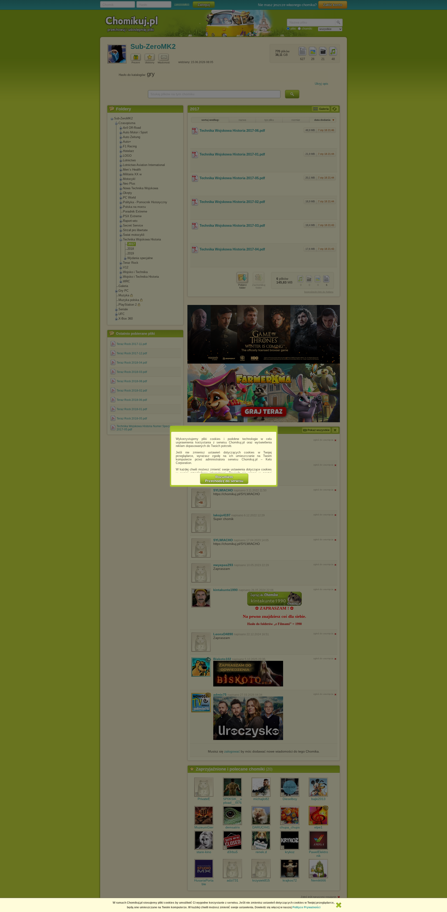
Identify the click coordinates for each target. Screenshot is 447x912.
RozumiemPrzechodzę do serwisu (224, 479)
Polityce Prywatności (306, 907)
